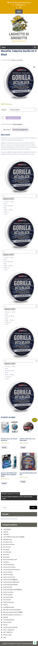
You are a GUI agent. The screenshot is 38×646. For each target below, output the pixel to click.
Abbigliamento (7, 539)
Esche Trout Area (8, 592)
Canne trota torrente (9, 577)
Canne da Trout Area (9, 567)
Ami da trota (7, 547)
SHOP (19, 11)
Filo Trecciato (7, 599)
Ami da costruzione (9, 544)
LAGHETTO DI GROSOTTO (19, 36)
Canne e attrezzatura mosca (11, 569)
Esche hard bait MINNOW (10, 579)
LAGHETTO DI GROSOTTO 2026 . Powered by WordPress (19, 643)
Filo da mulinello (17, 124)
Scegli (4, 447)
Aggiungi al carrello (13, 118)
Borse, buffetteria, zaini (10, 559)
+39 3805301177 (20, 5)
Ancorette (6, 554)
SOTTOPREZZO (8, 632)
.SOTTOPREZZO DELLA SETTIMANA (13, 537)
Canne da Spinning (8, 564)
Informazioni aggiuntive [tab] (20, 129)
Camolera (6, 562)
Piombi (5, 625)
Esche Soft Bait (7, 587)
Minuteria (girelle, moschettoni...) (12, 615)
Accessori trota (7, 542)
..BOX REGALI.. (7, 529)
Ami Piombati (7, 552)
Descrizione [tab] (7, 129)
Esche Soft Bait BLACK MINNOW (12, 589)
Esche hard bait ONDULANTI (11, 582)
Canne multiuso (7, 572)
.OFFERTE (6, 534)
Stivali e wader (7, 635)
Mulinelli (5, 617)
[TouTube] (20, 8)
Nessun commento (17, 60)
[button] (34, 67)
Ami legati (6, 549)
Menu (3, 47)
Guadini (5, 604)
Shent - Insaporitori (8, 630)
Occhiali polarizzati (8, 620)
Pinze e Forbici (7, 622)
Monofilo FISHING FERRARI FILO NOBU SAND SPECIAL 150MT (17, 498)
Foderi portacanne (8, 602)
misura (3, 110)
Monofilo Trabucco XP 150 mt (10, 493)
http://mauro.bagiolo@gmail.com (20, 2)
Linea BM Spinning (8, 607)
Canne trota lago (8, 574)
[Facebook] (17, 8)
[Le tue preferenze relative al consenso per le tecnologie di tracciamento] (35, 643)
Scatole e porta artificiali (10, 627)
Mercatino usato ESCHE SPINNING (13, 612)
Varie (4, 637)
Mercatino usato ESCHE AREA (12, 609)
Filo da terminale (8, 597)
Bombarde (6, 557)
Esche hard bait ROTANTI (10, 584)
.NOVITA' (5, 532)
